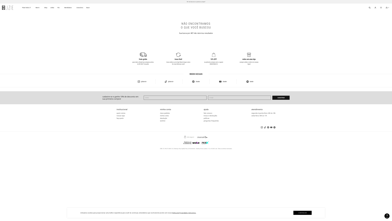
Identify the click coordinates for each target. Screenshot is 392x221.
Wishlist (162, 121)
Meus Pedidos (165, 113)
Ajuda (206, 109)
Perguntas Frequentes (211, 121)
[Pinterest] (268, 127)
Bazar (88, 7)
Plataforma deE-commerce (187, 142)
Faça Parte (120, 118)
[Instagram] (262, 127)
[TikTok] (265, 127)
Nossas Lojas (121, 116)
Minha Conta (165, 109)
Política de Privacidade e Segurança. (184, 213)
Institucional (122, 109)
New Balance (68, 7)
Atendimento (257, 109)
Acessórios (80, 7)
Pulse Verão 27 (26, 7)
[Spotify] (274, 127)
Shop (45, 7)
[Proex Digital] (205, 143)
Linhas (52, 7)
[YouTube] (271, 127)
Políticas (206, 118)
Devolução (163, 118)
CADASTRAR (281, 98)
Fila (58, 7)
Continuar (302, 213)
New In (37, 7)
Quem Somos (121, 113)
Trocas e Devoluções (210, 116)
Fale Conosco (208, 113)
